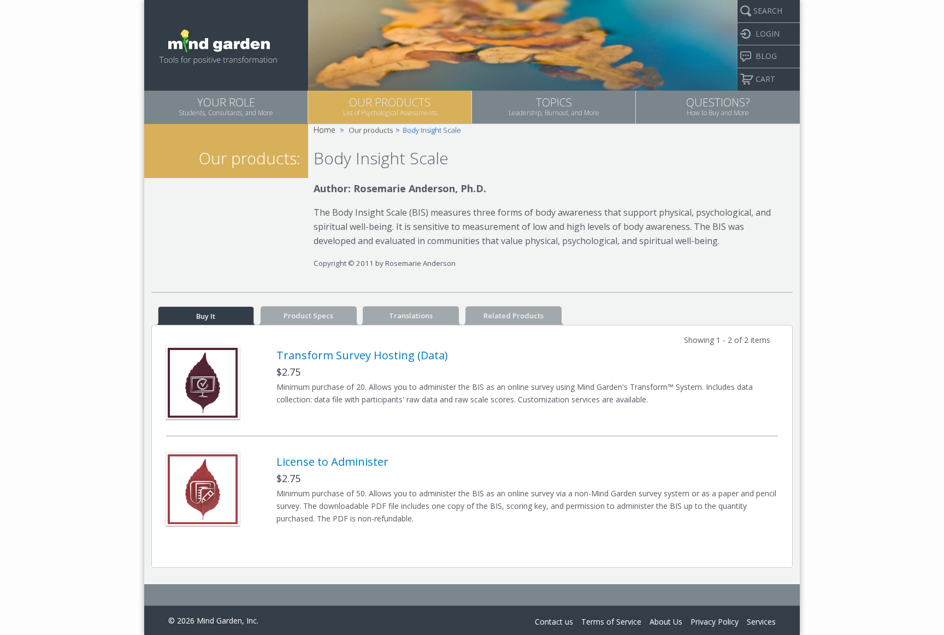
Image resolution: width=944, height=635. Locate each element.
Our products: (249, 158)
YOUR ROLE (226, 106)
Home (324, 129)
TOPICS (554, 106)
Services (761, 621)
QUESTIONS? (718, 106)
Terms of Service (611, 621)
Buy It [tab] (205, 316)
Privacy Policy (715, 621)
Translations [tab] (411, 316)
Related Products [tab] (513, 316)
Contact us (554, 621)
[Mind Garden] (218, 44)
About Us (666, 621)
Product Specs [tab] (308, 316)
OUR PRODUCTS (390, 106)
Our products (371, 130)
